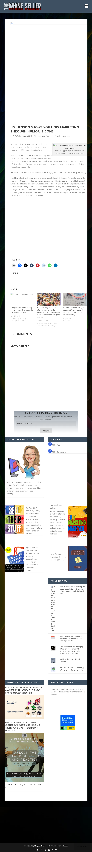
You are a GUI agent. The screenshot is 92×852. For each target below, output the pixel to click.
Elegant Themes (40, 846)
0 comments (65, 136)
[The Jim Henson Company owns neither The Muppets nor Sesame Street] (22, 299)
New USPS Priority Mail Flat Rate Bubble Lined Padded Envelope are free (71, 638)
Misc (57, 136)
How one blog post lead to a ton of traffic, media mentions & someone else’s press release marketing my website (48, 312)
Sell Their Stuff (31, 508)
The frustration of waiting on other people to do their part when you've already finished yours (72, 589)
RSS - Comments (59, 452)
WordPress (63, 846)
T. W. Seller (17, 136)
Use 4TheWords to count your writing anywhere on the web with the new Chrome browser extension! (24, 690)
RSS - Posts (56, 445)
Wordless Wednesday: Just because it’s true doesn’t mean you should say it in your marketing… (74, 311)
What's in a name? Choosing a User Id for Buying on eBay (72, 669)
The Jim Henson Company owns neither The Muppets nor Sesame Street (22, 309)
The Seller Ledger (56, 554)
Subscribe (46, 431)
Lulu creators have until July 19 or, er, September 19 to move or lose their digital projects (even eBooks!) (71, 650)
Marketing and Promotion (44, 136)
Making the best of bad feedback (70, 660)
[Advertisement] (46, 824)
